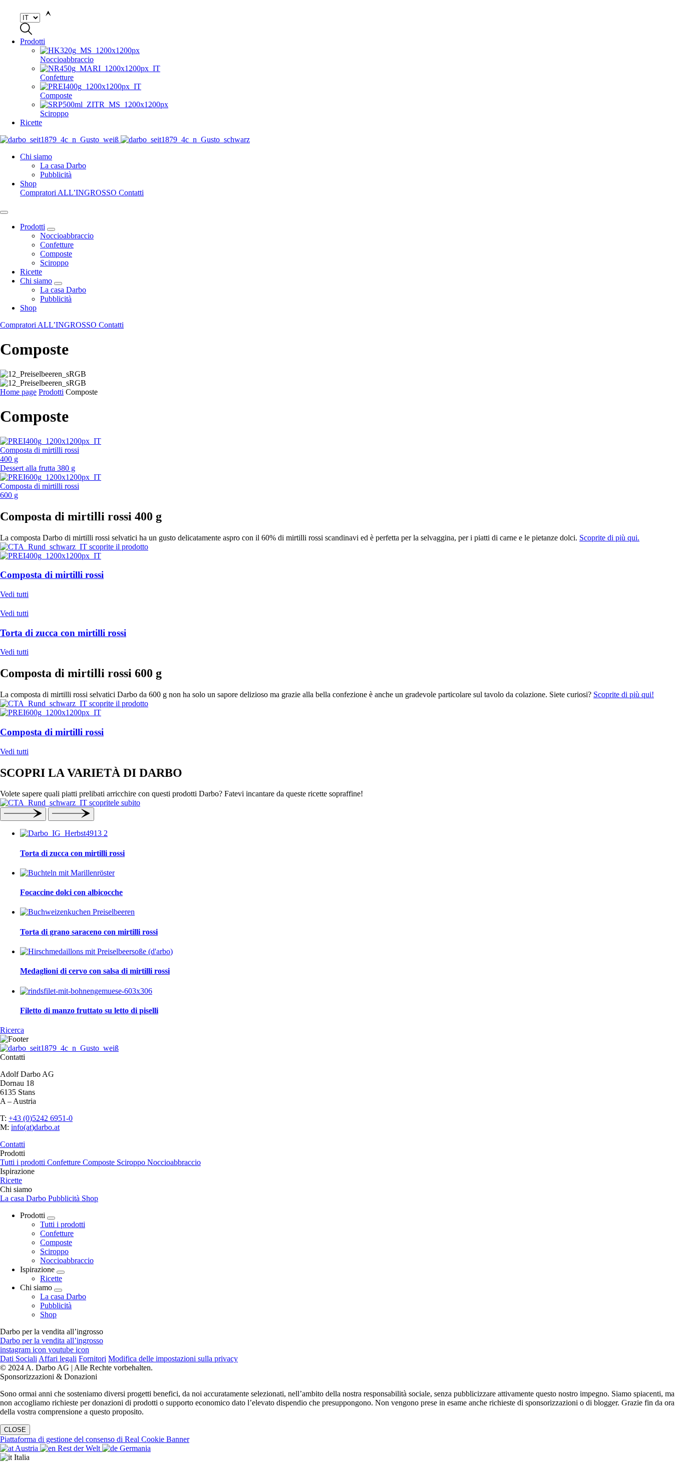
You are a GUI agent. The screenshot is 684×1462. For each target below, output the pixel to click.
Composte (56, 253)
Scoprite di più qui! (623, 694)
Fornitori (92, 1358)
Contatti (131, 192)
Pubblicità (56, 299)
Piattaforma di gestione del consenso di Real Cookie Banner (94, 1439)
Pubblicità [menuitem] (56, 174)
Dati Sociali (18, 1358)
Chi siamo (36, 156)
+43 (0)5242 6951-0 (41, 1118)
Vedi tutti (14, 594)
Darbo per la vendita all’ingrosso (51, 1340)
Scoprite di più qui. (609, 537)
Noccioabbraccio (67, 235)
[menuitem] (362, 55)
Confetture (57, 244)
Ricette (31, 122)
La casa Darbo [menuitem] (63, 165)
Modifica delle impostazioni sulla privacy (173, 1358)
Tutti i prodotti (23, 1162)
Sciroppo (54, 262)
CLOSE (15, 1429)
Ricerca (12, 1030)
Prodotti (32, 41)
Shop (28, 183)
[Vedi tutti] (342, 546)
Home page (18, 392)
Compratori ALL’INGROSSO (69, 192)
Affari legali (58, 1358)
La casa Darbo (63, 289)
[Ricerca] (342, 802)
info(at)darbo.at (35, 1127)
